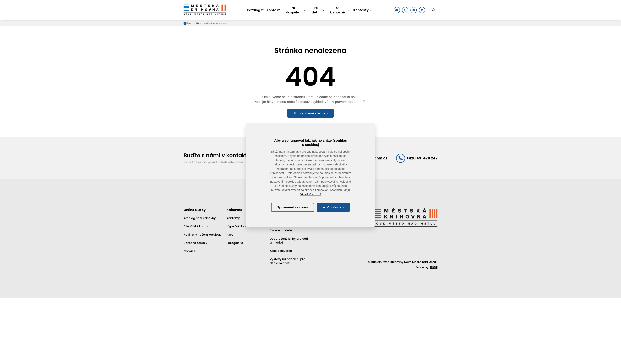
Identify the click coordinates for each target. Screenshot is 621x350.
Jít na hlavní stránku (310, 113)
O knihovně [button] (337, 10)
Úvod (199, 23)
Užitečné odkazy (195, 243)
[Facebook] (413, 10)
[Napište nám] (397, 10)
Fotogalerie (235, 243)
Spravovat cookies (292, 207)
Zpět (189, 23)
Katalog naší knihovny (200, 218)
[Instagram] (422, 10)
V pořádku (335, 207)
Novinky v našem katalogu (203, 235)
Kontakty (233, 218)
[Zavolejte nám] (405, 10)
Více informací (310, 194)
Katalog (253, 10)
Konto (271, 10)
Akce (230, 235)
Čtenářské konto (196, 226)
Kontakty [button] (361, 10)
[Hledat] (434, 10)
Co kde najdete (281, 230)
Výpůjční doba (237, 226)
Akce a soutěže (281, 251)
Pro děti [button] (315, 10)
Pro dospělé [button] (292, 10)
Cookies (189, 251)
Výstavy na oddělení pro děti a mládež (287, 261)
